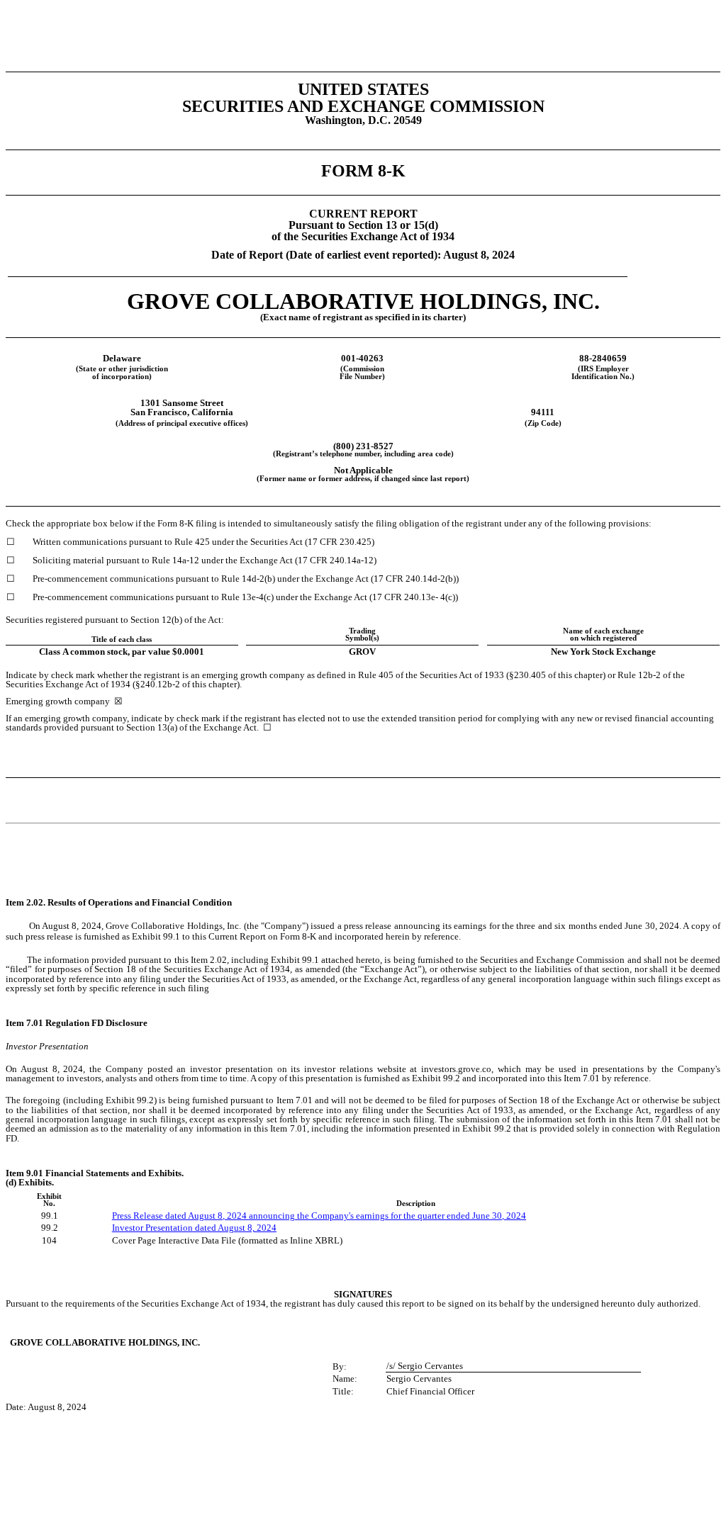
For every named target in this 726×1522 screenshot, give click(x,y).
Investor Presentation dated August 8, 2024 (194, 1227)
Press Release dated (150, 1215)
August (203, 1215)
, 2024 (514, 1215)
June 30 (487, 1215)
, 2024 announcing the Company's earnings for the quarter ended (347, 1215)
